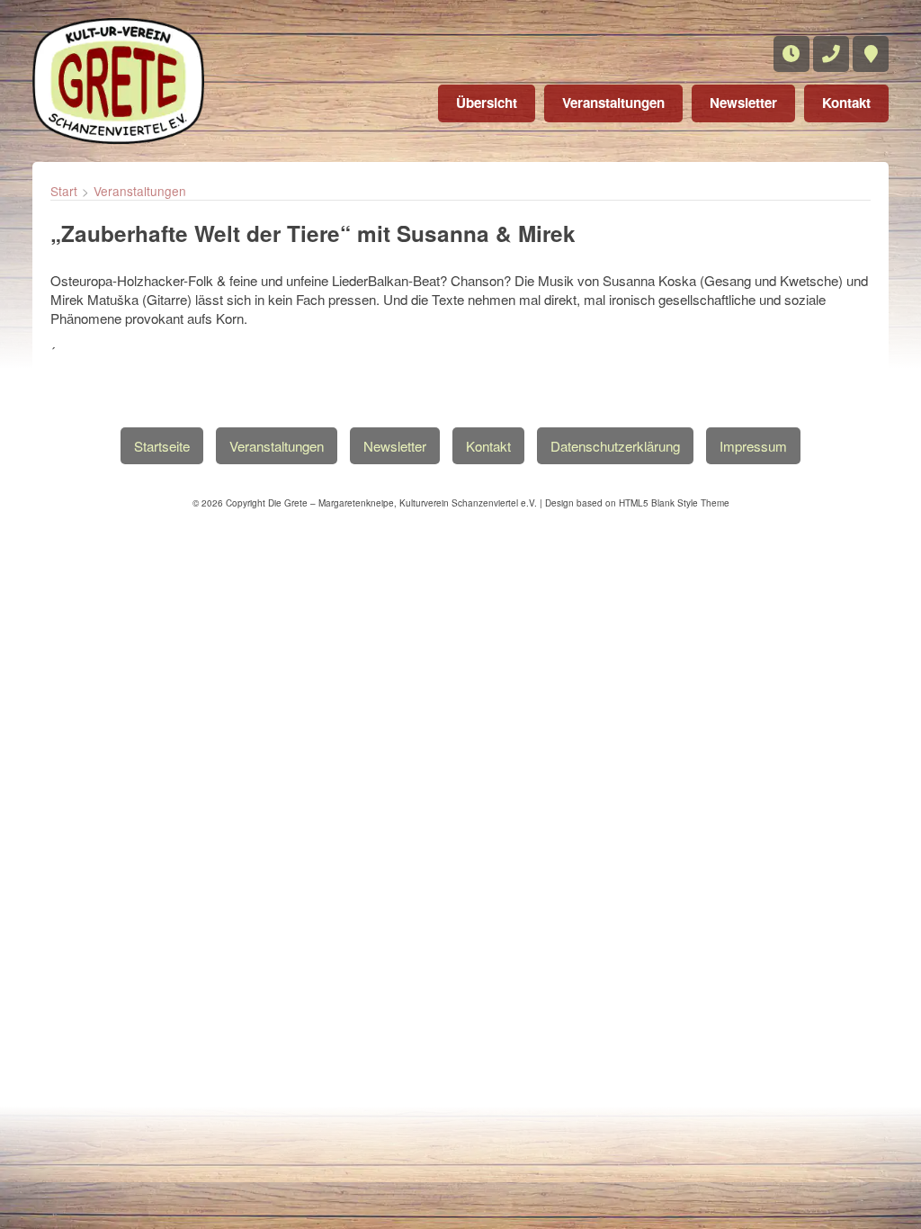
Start (63, 191)
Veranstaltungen (613, 102)
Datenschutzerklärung (615, 445)
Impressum (753, 445)
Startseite (162, 445)
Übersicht (486, 102)
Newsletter (743, 102)
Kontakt (846, 102)
